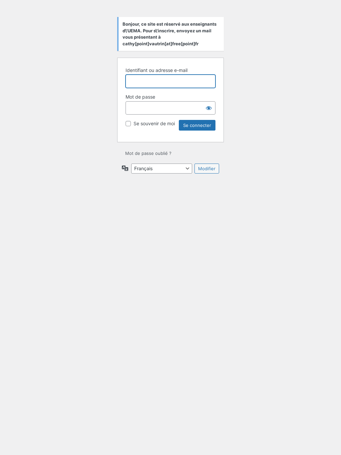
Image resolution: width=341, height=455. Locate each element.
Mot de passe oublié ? (148, 153)
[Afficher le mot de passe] (208, 108)
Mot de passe (140, 97)
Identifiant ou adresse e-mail (156, 70)
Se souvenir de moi (154, 123)
